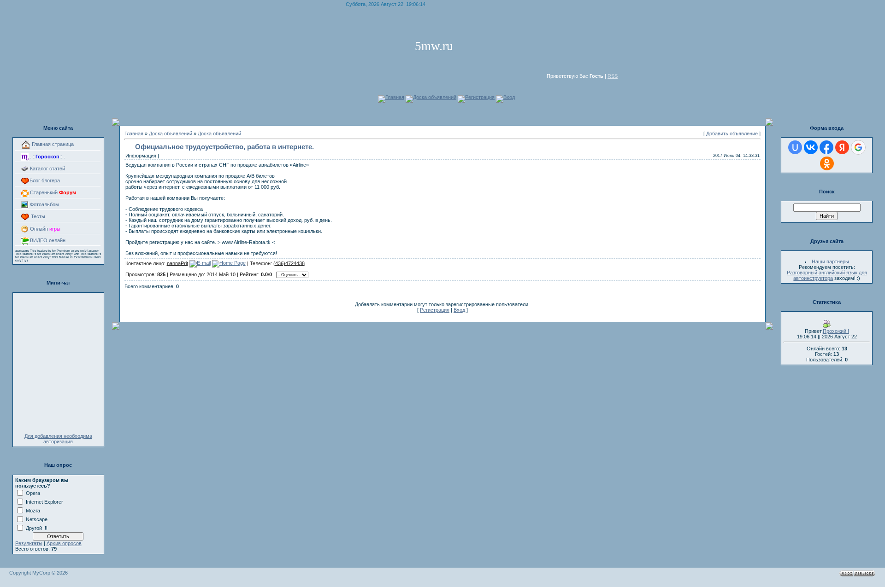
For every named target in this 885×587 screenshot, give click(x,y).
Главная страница (52, 144)
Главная (394, 97)
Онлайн (44, 229)
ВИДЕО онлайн (47, 240)
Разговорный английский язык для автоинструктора (827, 275)
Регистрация (480, 97)
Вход (509, 97)
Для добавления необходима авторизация (58, 438)
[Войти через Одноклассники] (827, 163)
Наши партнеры (830, 261)
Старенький (52, 192)
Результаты (28, 543)
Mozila (33, 510)
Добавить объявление (732, 133)
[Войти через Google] (858, 147)
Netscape (36, 519)
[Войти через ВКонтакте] (811, 147)
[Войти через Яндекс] (842, 147)
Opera (33, 492)
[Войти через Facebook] (826, 147)
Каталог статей (47, 168)
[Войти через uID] (795, 147)
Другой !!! (36, 527)
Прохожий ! (836, 331)
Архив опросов (64, 543)
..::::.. (47, 156)
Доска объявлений (434, 97)
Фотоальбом (44, 204)
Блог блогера (45, 180)
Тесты (37, 216)
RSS (613, 76)
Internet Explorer (44, 501)
